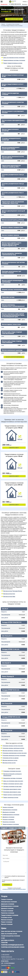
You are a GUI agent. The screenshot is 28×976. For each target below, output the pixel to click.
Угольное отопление (8, 819)
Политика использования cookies (12, 947)
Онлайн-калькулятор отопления (10, 936)
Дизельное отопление (8, 812)
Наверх (24, 1)
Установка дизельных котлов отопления (13, 755)
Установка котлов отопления (12, 24)
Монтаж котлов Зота (9, 593)
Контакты (24, 4)
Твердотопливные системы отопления (14, 60)
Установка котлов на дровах (10, 758)
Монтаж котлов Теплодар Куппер (12, 591)
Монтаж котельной (7, 919)
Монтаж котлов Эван (9, 596)
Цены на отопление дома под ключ (13, 781)
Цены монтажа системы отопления (11, 931)
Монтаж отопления (7, 924)
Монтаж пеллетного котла (9, 760)
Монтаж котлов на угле (9, 762)
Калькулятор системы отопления (12, 778)
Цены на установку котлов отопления (13, 57)
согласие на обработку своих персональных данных (14, 889)
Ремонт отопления (6, 922)
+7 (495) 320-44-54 (15, 4)
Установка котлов (6, 917)
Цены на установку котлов (9, 933)
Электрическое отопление (9, 809)
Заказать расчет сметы (14, 19)
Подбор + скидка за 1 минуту (12, 828)
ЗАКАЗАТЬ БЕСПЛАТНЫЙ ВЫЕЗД (14, 357)
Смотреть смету (14, 447)
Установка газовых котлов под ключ (12, 745)
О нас (3, 938)
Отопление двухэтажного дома (12, 792)
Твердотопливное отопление (10, 824)
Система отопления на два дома (12, 786)
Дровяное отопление (8, 817)
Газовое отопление (7, 807)
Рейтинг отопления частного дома (13, 783)
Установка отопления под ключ (12, 771)
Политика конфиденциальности (12, 945)
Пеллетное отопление (8, 822)
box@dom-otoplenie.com (6, 956)
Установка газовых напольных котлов (13, 748)
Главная (3, 24)
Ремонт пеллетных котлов (10, 797)
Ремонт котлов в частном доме (12, 794)
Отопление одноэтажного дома (12, 789)
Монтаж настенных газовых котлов (12, 750)
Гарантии (4, 942)
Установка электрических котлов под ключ (14, 753)
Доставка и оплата (7, 940)
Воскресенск (4, 4)
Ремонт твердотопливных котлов (12, 63)
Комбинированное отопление (10, 814)
